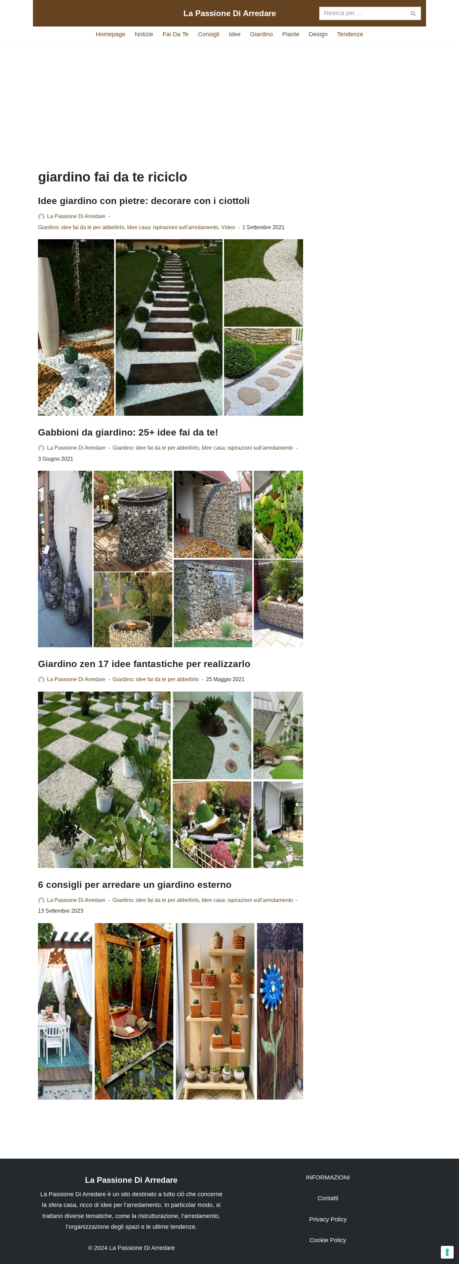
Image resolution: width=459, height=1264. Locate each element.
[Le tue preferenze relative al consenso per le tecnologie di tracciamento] (447, 1252)
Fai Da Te (176, 34)
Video (228, 227)
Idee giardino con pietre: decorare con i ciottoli (144, 201)
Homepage (110, 34)
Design (318, 34)
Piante (290, 34)
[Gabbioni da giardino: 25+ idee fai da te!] (170, 559)
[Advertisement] (229, 99)
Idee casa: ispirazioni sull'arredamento (172, 227)
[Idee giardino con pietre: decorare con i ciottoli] (170, 327)
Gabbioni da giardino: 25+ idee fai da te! (128, 432)
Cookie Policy (327, 1240)
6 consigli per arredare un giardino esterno (135, 884)
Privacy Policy (328, 1219)
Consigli (208, 34)
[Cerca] (413, 13)
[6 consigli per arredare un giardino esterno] (170, 1011)
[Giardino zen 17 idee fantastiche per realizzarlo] (170, 780)
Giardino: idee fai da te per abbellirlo (81, 227)
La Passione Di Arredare (76, 216)
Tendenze (350, 34)
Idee (235, 34)
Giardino (261, 34)
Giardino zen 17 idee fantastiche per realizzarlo (144, 664)
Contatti (328, 1198)
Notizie (144, 34)
